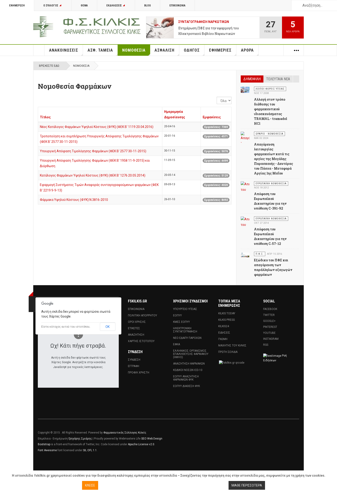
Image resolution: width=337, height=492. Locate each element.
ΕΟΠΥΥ (177, 315)
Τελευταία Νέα (278, 79)
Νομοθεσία (134, 50)
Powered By (278, 436)
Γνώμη (222, 339)
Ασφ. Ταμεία (100, 50)
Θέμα (84, 5)
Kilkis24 (223, 326)
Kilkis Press (226, 319)
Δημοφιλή (252, 79)
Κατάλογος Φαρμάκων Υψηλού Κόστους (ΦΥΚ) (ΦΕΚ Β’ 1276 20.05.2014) (92, 175)
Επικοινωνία (177, 5)
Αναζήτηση (136, 334)
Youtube (269, 332)
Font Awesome (47, 450)
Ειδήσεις (224, 332)
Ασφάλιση (164, 50)
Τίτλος (45, 117)
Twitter (269, 315)
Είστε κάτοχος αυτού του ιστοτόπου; (65, 326)
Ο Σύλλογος (50, 5)
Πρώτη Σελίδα (228, 352)
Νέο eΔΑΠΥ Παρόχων (187, 338)
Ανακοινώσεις (63, 50)
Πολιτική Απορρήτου (142, 315)
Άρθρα (247, 50)
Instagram (271, 338)
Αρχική (38, 50)
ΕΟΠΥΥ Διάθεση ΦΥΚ (186, 386)
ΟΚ (107, 327)
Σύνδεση (134, 359)
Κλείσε (90, 485)
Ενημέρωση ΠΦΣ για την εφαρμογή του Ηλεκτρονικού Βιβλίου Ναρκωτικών (208, 31)
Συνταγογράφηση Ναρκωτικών (203, 22)
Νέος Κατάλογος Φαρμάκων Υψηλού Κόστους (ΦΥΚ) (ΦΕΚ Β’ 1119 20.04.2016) (96, 127)
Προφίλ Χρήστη (138, 372)
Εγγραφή (133, 366)
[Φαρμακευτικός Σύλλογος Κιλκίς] (87, 27)
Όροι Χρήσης (137, 321)
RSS (265, 344)
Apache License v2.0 (141, 444)
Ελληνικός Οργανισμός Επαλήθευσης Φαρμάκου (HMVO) (190, 354)
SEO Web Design (151, 438)
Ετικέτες (134, 328)
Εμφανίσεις (212, 117)
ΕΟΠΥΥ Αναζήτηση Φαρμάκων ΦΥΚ (186, 378)
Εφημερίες (220, 50)
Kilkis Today (226, 313)
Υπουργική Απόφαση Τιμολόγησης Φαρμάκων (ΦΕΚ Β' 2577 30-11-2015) (93, 151)
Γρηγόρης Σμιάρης (80, 438)
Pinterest (270, 327)
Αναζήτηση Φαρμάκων (189, 363)
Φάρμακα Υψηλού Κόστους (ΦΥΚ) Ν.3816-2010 (74, 200)
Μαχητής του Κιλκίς (232, 345)
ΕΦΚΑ (176, 344)
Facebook (270, 309)
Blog (147, 5)
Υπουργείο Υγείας (185, 309)
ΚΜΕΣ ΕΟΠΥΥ (181, 321)
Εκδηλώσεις (114, 5)
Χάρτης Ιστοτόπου (141, 341)
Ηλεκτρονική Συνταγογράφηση (185, 330)
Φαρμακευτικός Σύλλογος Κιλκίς (124, 432)
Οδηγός (192, 50)
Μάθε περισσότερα (247, 485)
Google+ (269, 321)
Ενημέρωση (17, 5)
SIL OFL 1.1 (90, 450)
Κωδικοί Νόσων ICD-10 (187, 370)
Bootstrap (44, 444)
